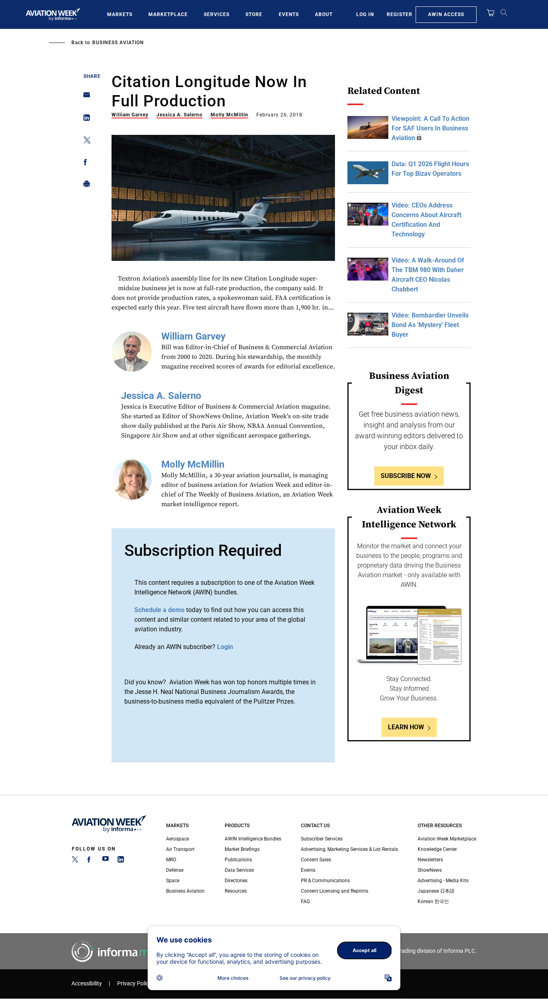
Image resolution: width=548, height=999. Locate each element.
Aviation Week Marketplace (447, 839)
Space (172, 880)
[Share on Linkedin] (84, 119)
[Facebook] (90, 861)
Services (216, 14)
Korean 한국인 (433, 901)
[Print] (84, 186)
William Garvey (130, 115)
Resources (236, 891)
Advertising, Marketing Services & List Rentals (349, 849)
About (324, 14)
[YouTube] (105, 861)
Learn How (406, 727)
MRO (171, 860)
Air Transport (180, 849)
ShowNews (430, 870)
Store (254, 14)
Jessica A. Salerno (179, 115)
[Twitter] (75, 861)
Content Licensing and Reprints (334, 891)
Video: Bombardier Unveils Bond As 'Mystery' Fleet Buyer (430, 324)
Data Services (239, 870)
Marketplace (168, 14)
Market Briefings (242, 849)
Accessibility (86, 983)
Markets (119, 14)
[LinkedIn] (121, 861)
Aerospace (177, 839)
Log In (365, 14)
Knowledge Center (437, 849)
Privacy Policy (134, 983)
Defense (174, 870)
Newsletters (430, 860)
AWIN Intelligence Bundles (253, 839)
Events (289, 14)
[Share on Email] (84, 97)
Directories (236, 880)
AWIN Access (446, 14)
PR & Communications (325, 880)
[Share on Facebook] (84, 164)
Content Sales (316, 860)
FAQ (305, 901)
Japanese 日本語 (436, 891)
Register (399, 14)
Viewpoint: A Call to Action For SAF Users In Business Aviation (430, 128)
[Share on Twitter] (84, 141)
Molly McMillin (229, 115)
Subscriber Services (322, 839)
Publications (238, 860)
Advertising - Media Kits (443, 880)
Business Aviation (118, 42)
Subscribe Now (406, 476)
